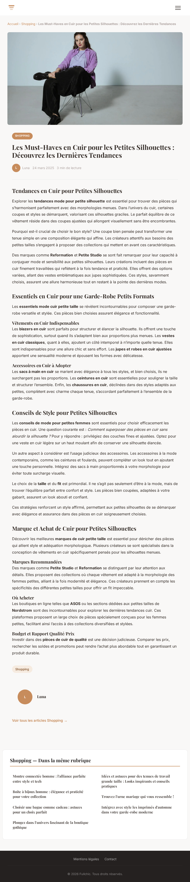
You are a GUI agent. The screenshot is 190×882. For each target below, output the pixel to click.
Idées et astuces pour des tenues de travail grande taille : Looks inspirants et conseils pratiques (135, 781)
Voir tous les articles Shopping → (39, 720)
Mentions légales (86, 859)
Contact (110, 859)
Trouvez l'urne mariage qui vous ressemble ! (137, 796)
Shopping (28, 24)
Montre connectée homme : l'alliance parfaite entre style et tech (49, 778)
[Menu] (178, 8)
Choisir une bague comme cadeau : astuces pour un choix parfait (47, 809)
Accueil (12, 24)
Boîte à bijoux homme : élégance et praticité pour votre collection (48, 794)
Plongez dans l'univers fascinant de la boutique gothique (51, 825)
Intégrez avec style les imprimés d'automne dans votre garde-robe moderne (136, 809)
